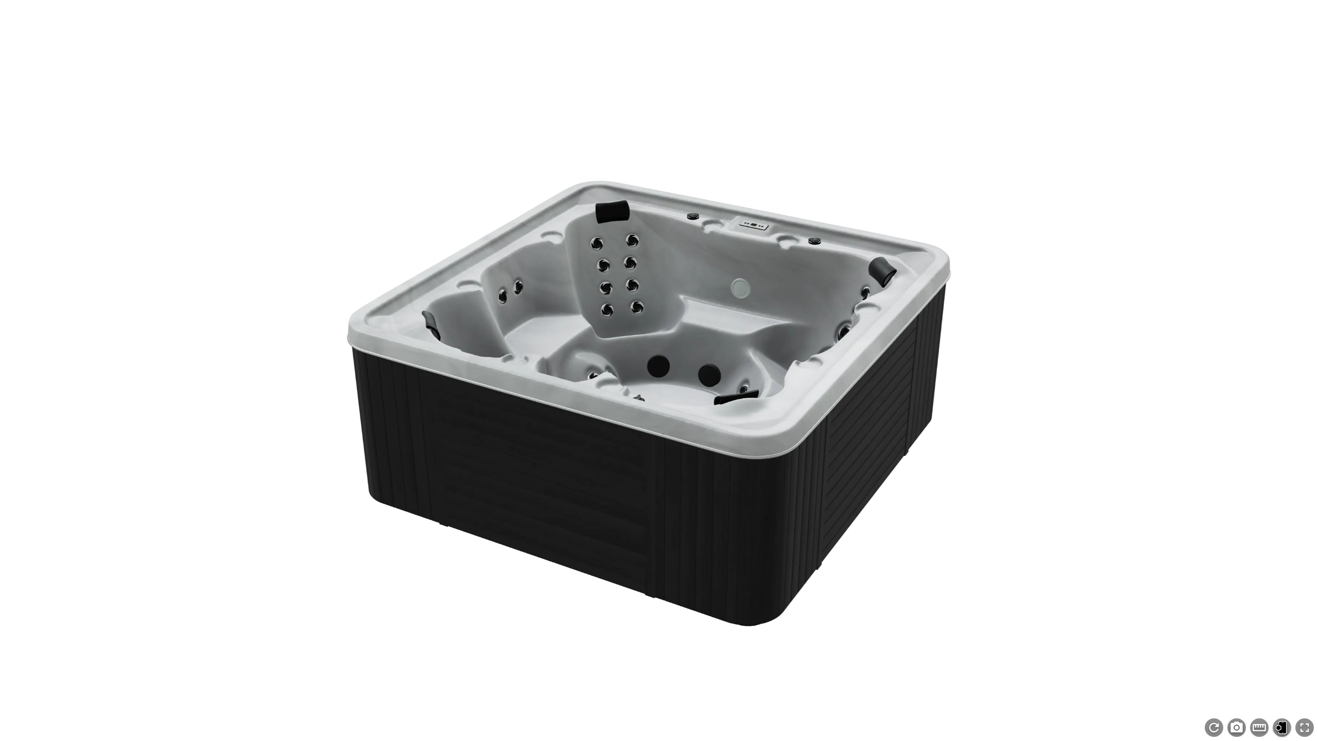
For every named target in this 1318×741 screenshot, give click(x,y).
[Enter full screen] (1304, 727)
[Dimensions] (1259, 727)
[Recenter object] (1214, 727)
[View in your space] (1282, 727)
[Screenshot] (1236, 727)
